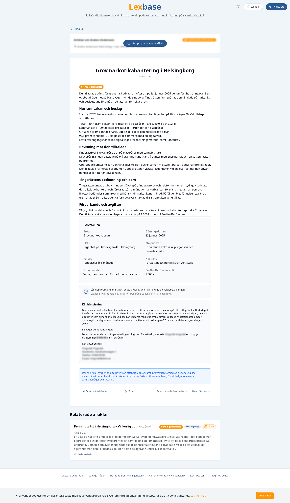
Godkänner (265, 495)
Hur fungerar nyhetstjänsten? (127, 475)
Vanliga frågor (97, 475)
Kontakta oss (197, 475)
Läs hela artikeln (83, 454)
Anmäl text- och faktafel (97, 391)
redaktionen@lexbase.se (199, 391)
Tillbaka (78, 29)
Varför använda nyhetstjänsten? (167, 475)
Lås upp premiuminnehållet (147, 43)
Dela (131, 391)
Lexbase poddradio (72, 475)
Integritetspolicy (219, 475)
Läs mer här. (198, 495)
